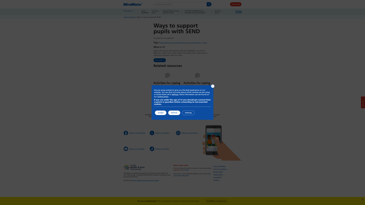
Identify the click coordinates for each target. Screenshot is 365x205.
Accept (160, 113)
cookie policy (162, 97)
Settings (188, 113)
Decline (174, 113)
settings (175, 94)
